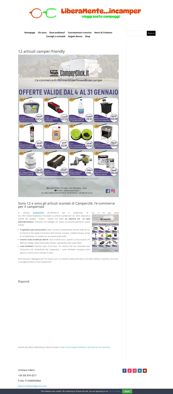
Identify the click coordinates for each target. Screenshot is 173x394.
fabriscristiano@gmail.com (32, 386)
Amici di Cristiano (103, 33)
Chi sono (42, 33)
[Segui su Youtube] (145, 371)
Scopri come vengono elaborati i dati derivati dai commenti (85, 347)
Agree (127, 391)
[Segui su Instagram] (135, 371)
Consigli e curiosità (55, 36)
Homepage (29, 33)
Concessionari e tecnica (80, 33)
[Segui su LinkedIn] (140, 371)
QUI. (20, 216)
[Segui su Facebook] (124, 371)
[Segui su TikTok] (130, 371)
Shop (87, 36)
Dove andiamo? (57, 33)
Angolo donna (75, 36)
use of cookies (114, 391)
